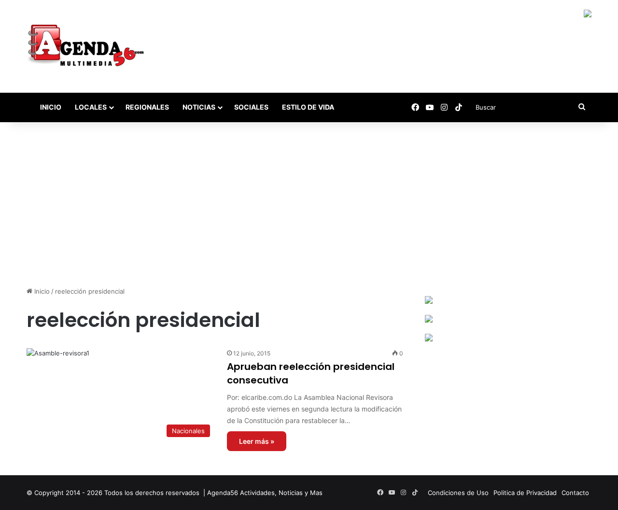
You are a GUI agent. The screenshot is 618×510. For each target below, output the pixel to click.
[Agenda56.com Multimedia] (88, 46)
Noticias (199, 107)
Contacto (575, 492)
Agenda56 (222, 492)
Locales (91, 107)
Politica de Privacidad (525, 492)
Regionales (147, 107)
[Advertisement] (309, 204)
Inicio (50, 107)
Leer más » (256, 441)
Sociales (251, 107)
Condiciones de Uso (458, 492)
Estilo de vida (308, 107)
